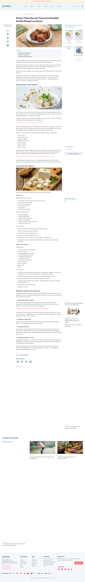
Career (52, 6)
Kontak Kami (23, 563)
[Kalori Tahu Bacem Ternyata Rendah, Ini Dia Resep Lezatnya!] (7, 45)
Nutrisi (32, 14)
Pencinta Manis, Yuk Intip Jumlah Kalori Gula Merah (29, 122)
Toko (21, 558)
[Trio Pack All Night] (78, 33)
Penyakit (34, 566)
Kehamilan (34, 561)
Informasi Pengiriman (48, 564)
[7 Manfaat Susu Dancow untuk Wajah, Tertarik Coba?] (74, 373)
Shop (31, 6)
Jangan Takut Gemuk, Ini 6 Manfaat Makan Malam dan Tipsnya (72, 320)
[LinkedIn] (65, 569)
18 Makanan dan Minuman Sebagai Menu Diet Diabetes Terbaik (32, 308)
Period (33, 558)
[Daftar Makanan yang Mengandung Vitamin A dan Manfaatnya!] (74, 250)
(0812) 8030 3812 (7, 567)
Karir (21, 564)
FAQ (44, 566)
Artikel (21, 560)
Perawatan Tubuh (5, 541)
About (46, 6)
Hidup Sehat (26, 14)
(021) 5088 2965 (7, 565)
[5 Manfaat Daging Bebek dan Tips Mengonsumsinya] (70, 447)
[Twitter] (68, 569)
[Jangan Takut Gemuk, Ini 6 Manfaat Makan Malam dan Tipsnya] (74, 311)
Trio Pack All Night (79, 39)
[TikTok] (71, 569)
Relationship (35, 563)
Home (26, 6)
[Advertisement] (74, 178)
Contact (59, 6)
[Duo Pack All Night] (69, 95)
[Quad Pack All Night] (69, 33)
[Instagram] (62, 569)
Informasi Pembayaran (48, 563)
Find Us (21, 567)
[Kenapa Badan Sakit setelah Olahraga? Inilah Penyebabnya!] (42, 447)
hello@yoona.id (7, 568)
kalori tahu (57, 66)
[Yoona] (6, 6)
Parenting (34, 564)
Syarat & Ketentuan (48, 558)
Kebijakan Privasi (47, 560)
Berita (21, 566)
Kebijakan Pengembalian (49, 561)
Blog (39, 6)
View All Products (73, 153)
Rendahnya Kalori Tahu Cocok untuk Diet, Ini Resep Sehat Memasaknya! (35, 156)
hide (60, 51)
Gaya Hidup (67, 301)
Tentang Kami (23, 561)
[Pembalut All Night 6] (78, 50)
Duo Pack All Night (69, 146)
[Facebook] (59, 569)
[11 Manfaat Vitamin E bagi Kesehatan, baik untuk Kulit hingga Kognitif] (15, 490)
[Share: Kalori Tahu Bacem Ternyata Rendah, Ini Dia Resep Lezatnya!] (7, 34)
